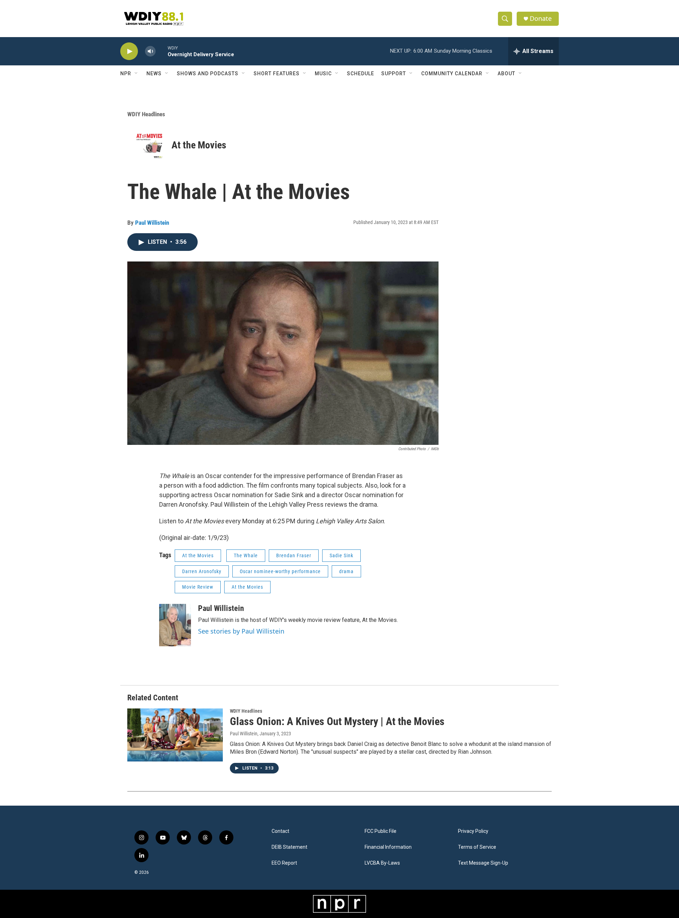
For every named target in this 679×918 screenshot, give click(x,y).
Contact (280, 831)
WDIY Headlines (146, 114)
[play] (129, 51)
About (506, 73)
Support (393, 73)
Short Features (277, 73)
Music (323, 73)
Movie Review (197, 587)
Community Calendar (451, 73)
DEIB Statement (289, 847)
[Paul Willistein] (175, 625)
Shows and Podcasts (207, 73)
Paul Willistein (152, 222)
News (154, 73)
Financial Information (388, 847)
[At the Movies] (149, 145)
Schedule (360, 73)
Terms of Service (477, 847)
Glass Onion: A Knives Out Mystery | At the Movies (337, 721)
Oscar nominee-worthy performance (280, 571)
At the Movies (199, 145)
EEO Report (284, 863)
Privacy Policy (473, 831)
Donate (541, 18)
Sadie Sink (341, 555)
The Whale (246, 555)
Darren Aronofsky (201, 571)
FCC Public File (380, 831)
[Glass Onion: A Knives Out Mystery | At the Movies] (175, 734)
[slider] (162, 51)
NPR (125, 73)
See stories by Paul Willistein (241, 631)
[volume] (150, 51)
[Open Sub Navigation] (136, 73)
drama (346, 571)
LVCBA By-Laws (382, 863)
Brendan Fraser (293, 555)
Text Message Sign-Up (483, 863)
